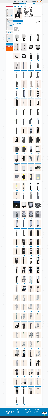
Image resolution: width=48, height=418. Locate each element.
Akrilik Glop (26, 413)
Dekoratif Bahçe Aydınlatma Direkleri (28, 410)
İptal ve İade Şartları (36, 413)
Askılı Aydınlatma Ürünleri (27, 412)
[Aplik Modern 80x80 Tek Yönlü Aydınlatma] (31, 139)
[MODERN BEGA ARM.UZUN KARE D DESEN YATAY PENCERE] (38, 251)
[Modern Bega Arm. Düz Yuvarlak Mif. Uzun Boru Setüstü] (16, 344)
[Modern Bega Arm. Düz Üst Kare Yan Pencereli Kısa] (31, 130)
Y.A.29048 (38, 88)
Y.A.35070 (17, 283)
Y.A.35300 (31, 339)
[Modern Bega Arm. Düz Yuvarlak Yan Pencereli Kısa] (16, 139)
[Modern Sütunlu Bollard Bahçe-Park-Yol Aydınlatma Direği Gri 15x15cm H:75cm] (24, 84)
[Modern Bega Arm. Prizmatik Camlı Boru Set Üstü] (38, 372)
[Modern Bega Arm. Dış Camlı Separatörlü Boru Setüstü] (24, 353)
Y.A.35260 (38, 320)
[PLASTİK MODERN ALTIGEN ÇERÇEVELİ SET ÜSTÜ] (24, 56)
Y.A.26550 (24, 51)
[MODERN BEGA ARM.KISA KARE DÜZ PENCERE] (31, 223)
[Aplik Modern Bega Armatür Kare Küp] (16, 158)
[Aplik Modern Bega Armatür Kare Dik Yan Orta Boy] (24, 167)
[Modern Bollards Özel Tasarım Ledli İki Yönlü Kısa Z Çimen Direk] (38, 112)
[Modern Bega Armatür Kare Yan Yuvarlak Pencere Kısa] (38, 93)
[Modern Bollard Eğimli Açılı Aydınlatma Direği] (24, 121)
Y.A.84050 (17, 404)
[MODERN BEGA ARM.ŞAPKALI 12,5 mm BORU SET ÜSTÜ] (31, 316)
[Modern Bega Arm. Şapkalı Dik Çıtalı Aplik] (31, 307)
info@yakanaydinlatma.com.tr (9, 412)
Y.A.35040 (24, 274)
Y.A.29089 (24, 116)
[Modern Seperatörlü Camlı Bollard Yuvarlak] (31, 353)
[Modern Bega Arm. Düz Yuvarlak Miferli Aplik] (31, 335)
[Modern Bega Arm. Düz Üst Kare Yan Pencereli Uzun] (24, 130)
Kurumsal (15, 1)
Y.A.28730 (17, 69)
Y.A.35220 (38, 311)
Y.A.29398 (31, 153)
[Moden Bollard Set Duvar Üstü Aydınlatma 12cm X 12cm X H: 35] (38, 195)
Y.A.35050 (31, 274)
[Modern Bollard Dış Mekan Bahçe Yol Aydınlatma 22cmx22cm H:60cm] (38, 214)
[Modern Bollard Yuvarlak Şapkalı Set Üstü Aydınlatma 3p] (31, 344)
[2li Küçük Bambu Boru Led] (16, 65)
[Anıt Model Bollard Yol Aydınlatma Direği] (24, 400)
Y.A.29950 (17, 209)
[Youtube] (8, 413)
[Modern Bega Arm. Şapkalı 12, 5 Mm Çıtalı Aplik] (24, 316)
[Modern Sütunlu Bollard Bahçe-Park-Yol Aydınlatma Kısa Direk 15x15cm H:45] (31, 84)
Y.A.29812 (38, 181)
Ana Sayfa (7, 4)
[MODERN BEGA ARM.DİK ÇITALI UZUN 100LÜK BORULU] (16, 288)
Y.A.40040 (31, 385)
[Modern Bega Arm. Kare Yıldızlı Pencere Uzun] (38, 56)
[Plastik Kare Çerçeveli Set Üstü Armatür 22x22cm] (38, 47)
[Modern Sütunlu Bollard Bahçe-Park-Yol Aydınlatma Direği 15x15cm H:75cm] (24, 74)
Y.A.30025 (38, 218)
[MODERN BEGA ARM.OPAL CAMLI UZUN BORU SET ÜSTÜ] (38, 381)
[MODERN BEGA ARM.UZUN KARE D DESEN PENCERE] (16, 242)
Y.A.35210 (31, 311)
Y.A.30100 (24, 246)
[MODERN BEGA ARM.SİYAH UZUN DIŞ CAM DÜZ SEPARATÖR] (24, 390)
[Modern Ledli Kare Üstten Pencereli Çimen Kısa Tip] (16, 400)
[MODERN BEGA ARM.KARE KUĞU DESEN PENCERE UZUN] (24, 260)
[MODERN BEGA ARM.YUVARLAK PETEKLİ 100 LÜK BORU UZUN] (16, 279)
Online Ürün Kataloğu (9, 6)
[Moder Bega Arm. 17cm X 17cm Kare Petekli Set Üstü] (24, 214)
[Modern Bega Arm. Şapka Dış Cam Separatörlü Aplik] (38, 362)
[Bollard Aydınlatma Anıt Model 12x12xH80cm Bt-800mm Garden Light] (16, 47)
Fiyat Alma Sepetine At (19, 22)
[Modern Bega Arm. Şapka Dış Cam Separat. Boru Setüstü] (16, 372)
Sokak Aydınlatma (17, 411)
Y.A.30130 (17, 255)
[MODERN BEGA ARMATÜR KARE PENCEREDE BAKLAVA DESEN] (31, 195)
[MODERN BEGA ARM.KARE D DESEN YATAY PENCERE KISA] (31, 251)
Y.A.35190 (17, 311)
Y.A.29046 (31, 88)
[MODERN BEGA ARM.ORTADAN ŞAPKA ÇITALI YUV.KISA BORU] (31, 390)
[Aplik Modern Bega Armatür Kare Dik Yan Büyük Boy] (16, 167)
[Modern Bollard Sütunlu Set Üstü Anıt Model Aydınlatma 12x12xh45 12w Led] (16, 84)
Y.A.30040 (31, 227)
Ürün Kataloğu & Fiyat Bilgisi (25, 1)
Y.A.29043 (17, 88)
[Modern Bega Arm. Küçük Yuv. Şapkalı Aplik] (38, 325)
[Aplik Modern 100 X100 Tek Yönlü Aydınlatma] (16, 149)
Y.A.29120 (38, 125)
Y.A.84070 (24, 404)
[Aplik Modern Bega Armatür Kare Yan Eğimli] (38, 167)
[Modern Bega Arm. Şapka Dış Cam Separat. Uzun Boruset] (24, 372)
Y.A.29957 (38, 209)
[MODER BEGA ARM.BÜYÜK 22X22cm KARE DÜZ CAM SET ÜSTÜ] (24, 204)
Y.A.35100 (38, 283)
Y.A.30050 (38, 227)
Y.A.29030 (38, 69)
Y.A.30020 (31, 218)
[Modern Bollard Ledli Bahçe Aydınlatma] (31, 65)
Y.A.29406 (31, 162)
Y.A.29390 (17, 153)
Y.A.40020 (17, 385)
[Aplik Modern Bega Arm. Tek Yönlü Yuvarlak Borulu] (24, 158)
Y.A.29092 (31, 116)
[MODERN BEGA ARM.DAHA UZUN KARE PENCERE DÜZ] (24, 223)
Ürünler (20, 1)
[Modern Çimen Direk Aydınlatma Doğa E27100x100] (16, 74)
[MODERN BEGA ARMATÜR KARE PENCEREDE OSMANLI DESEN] (24, 195)
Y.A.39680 (17, 376)
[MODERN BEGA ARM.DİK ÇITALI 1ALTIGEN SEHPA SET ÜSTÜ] (38, 279)
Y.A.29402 (17, 162)
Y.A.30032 (24, 227)
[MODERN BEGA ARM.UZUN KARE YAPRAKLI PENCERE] (38, 232)
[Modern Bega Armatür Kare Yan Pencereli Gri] (38, 84)
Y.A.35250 (31, 320)
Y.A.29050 (17, 97)
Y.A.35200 (24, 311)
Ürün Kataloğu (9, 43)
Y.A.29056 (38, 97)
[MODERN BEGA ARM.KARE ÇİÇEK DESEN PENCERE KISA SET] (24, 251)
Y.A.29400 (38, 153)
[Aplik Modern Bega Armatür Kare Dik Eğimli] (31, 158)
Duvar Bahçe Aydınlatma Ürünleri (28, 411)
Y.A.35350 (38, 348)
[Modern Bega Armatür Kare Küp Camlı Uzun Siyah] (38, 121)
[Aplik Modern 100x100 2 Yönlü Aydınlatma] (24, 149)
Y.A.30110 (31, 246)
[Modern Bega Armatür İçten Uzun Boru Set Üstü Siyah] (24, 186)
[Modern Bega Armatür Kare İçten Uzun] (31, 102)
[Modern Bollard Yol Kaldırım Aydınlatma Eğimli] (24, 112)
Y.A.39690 (24, 376)
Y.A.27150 (31, 60)
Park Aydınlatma (17, 412)
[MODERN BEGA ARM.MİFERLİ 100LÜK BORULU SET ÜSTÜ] (31, 288)
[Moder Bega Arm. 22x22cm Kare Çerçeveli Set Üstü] (31, 204)
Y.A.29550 (17, 181)
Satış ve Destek (35, 412)
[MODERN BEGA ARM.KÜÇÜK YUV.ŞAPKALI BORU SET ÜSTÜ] (16, 335)
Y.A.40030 (24, 385)
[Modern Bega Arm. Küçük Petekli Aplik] (16, 297)
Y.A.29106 (38, 116)
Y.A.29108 (17, 125)
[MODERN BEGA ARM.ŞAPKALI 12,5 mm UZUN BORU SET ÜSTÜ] (38, 316)
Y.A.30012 (17, 218)
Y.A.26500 (17, 51)
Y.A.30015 (24, 218)
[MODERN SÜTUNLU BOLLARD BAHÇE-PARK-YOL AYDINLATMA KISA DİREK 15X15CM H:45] (38, 74)
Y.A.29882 (24, 190)
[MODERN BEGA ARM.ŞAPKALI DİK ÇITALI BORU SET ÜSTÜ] (38, 307)
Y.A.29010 (24, 69)
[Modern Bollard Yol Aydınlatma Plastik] (31, 56)
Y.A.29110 (24, 125)
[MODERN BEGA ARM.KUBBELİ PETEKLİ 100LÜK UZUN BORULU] (24, 307)
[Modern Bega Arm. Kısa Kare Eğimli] (31, 121)
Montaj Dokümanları (36, 411)
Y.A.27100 (31, 51)
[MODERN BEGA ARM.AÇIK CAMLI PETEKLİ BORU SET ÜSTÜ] (24, 325)
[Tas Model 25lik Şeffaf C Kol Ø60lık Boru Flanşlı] (16, 195)
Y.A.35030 (17, 274)
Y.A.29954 (24, 209)
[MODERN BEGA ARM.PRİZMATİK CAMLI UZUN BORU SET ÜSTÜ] (16, 381)
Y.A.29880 (17, 190)
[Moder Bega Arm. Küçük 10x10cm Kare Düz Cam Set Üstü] (16, 204)
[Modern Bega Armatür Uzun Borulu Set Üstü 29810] (31, 177)
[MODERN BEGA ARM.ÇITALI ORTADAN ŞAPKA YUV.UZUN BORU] (38, 390)
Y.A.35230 (17, 320)
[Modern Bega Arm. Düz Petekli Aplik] (18, 13)
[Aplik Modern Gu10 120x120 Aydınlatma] (16, 177)
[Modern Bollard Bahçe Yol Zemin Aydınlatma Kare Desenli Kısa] (24, 93)
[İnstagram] (7, 413)
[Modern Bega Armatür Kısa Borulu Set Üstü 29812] (38, 177)
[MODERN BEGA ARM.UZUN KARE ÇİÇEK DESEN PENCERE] (16, 251)
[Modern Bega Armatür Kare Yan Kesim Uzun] (38, 102)
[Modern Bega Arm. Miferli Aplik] (24, 288)
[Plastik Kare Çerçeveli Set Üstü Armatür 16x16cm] (31, 47)
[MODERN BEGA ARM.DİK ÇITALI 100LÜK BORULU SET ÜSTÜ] (31, 279)
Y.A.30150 (31, 255)
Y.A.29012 (31, 69)
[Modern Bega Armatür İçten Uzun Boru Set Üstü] (16, 186)
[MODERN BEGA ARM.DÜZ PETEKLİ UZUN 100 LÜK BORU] (16, 270)
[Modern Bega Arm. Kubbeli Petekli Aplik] (38, 297)
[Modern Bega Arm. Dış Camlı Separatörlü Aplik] (16, 353)
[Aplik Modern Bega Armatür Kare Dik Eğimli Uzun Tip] (38, 158)
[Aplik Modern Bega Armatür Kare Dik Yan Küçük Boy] (31, 167)
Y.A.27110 (38, 51)
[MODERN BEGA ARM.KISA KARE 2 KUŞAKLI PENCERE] (38, 223)
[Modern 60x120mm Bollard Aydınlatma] (31, 112)
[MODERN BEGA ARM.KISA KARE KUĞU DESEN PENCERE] (16, 260)
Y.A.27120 (17, 60)
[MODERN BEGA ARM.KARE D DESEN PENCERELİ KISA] (24, 242)
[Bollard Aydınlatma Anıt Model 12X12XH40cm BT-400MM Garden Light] (24, 47)
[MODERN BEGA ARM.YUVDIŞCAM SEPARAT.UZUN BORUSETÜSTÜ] (24, 362)
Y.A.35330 (24, 348)
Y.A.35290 (24, 339)
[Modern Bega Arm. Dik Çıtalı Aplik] (24, 279)
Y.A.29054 (31, 97)
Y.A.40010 (38, 376)
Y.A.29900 (31, 190)
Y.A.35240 (24, 320)
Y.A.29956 (31, 209)
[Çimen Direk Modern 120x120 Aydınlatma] (24, 65)
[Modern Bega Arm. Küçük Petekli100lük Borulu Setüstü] (24, 297)
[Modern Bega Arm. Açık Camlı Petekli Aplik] (16, 325)
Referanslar (18, 1)
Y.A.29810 (31, 181)
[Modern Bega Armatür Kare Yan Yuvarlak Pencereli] (31, 93)
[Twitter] (6, 413)
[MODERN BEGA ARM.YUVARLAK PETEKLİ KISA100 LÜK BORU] (31, 270)
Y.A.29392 (24, 153)
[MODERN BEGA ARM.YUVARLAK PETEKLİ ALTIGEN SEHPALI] (38, 270)
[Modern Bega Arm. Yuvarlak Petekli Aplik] (24, 270)
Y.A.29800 (24, 181)
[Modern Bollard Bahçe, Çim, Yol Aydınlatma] (24, 232)
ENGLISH (41, 0)
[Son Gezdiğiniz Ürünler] (15, 3)
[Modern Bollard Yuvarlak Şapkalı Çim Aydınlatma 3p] (38, 344)
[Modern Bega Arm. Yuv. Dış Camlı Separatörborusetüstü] (16, 362)
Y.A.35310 (38, 339)
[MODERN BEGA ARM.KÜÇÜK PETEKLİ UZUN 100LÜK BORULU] (31, 297)
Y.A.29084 (17, 116)
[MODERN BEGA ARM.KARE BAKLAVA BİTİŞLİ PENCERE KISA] (31, 242)
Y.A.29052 (24, 97)
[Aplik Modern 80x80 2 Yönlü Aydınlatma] (38, 139)
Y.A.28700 (38, 60)
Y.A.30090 (17, 246)
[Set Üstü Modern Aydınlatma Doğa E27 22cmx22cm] (38, 204)
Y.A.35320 (17, 348)
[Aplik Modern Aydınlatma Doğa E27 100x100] (24, 139)
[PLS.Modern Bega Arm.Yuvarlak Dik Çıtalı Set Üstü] (16, 56)
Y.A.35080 (24, 283)
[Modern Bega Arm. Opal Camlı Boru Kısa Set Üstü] (31, 381)
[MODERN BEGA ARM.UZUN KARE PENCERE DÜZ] (16, 223)
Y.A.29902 (38, 190)
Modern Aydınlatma (17, 413)
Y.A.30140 (24, 255)
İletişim (35, 1)
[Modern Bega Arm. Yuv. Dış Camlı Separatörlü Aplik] (38, 353)
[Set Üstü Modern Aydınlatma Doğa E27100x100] (38, 65)
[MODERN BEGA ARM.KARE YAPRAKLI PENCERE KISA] (31, 232)
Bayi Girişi (33, 1)
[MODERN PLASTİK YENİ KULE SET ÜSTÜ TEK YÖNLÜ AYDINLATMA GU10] (31, 149)
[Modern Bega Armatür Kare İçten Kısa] (16, 102)
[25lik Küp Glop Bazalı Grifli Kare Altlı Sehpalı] (24, 37)
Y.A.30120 (38, 246)
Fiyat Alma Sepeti (40, 1)
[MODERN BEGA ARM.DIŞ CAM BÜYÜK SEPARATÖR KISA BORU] (16, 390)
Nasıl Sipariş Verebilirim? (36, 410)
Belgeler (30, 1)
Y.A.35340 (31, 348)
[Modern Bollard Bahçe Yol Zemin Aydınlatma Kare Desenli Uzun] (16, 93)
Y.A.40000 (31, 376)
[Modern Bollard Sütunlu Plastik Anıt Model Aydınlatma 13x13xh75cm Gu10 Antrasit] (38, 37)
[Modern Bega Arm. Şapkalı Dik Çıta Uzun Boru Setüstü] (16, 316)
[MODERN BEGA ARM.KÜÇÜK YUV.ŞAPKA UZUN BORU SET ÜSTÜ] (24, 335)
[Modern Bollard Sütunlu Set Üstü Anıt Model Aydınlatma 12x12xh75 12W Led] (31, 74)
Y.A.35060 (38, 274)
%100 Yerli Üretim (10, 46)
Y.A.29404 (24, 162)
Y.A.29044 (24, 88)
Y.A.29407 (38, 162)
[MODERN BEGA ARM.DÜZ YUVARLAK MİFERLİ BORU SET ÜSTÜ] (38, 335)
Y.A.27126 (24, 60)
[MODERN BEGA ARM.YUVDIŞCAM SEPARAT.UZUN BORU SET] (31, 362)
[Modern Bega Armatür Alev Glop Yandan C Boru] (38, 186)
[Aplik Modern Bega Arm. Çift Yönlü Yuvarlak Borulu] (24, 177)
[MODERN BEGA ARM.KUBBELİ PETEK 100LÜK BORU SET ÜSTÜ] (16, 307)
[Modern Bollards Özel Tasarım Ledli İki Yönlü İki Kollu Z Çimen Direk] (16, 121)
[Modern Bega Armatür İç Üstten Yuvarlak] (16, 112)
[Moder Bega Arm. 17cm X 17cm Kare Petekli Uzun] (16, 214)
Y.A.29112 (31, 125)
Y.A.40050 (38, 385)
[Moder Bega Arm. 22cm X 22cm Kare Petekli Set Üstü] (31, 214)
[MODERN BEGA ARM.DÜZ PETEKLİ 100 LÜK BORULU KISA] (31, 260)
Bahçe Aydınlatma (17, 410)
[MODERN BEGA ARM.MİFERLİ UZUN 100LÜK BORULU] (38, 288)
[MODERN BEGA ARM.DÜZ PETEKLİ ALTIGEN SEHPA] (38, 260)
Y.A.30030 (17, 227)
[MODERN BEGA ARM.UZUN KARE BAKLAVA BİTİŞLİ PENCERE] (38, 242)
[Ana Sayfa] (9, 1)
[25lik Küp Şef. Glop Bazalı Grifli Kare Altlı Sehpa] (16, 37)
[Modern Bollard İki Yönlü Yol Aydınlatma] (16, 130)
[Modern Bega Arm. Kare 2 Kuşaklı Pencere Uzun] (16, 232)
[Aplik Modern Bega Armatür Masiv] (38, 149)
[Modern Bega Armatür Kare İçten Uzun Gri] (24, 102)
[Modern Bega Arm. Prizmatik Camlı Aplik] (31, 372)
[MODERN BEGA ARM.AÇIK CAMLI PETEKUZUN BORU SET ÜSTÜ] (31, 325)
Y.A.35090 (31, 283)
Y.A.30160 (38, 255)
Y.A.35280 (17, 339)
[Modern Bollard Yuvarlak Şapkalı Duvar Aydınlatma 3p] (24, 344)
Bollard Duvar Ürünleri (11, 4)
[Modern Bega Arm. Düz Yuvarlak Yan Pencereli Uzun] (38, 130)
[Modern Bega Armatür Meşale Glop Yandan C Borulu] (31, 186)
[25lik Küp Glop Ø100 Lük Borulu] (31, 37)
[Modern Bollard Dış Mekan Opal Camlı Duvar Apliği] (24, 381)
